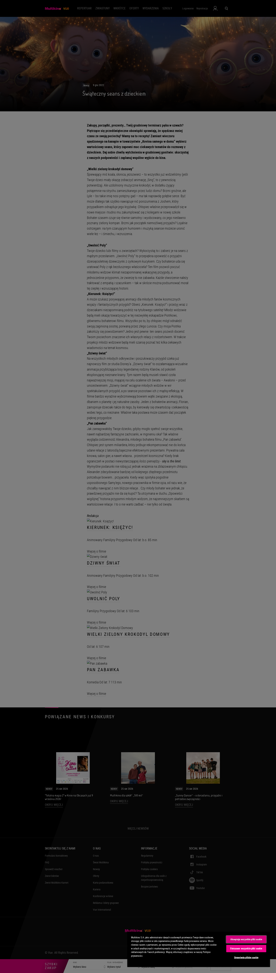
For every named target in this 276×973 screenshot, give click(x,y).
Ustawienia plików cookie (246, 957)
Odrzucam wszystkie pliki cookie (246, 948)
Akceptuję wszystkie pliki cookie (246, 939)
